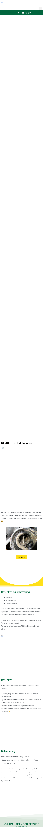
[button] (40, 9)
